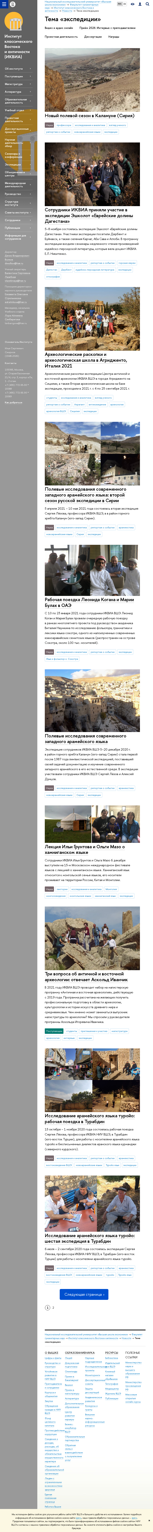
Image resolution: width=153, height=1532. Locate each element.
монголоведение (56, 896)
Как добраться (13, 402)
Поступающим (14, 76)
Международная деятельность (15, 184)
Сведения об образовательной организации (54, 1470)
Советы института (16, 212)
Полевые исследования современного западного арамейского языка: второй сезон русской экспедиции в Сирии (85, 495)
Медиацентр (112, 1388)
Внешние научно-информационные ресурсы (95, 1420)
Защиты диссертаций (92, 1390)
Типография (111, 1383)
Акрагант (79, 404)
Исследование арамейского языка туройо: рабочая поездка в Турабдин (90, 1118)
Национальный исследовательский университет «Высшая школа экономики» (86, 1334)
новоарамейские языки (87, 131)
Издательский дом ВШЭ (112, 1364)
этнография (53, 276)
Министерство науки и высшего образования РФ (133, 1370)
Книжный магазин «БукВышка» (111, 1375)
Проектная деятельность (14, 119)
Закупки (49, 1401)
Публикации (12, 228)
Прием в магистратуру (72, 1391)
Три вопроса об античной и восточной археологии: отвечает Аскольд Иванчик (86, 976)
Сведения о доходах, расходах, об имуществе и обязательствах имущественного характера (54, 1450)
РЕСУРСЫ (111, 1353)
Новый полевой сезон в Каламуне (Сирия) (90, 115)
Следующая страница (83, 1294)
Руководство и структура (52, 1364)
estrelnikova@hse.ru (16, 302)
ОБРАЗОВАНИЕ (75, 1353)
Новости (126, 1338)
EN (125, 4)
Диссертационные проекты (17, 130)
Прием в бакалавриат (71, 1378)
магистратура (119, 1031)
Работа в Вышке (53, 1506)
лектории (62, 889)
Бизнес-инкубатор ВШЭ (70, 1428)
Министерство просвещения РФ (133, 1386)
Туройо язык (112, 1165)
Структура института (11, 203)
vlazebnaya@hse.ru (15, 280)
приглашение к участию (94, 1031)
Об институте (14, 68)
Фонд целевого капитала (50, 1422)
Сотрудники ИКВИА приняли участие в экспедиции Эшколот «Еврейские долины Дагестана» (89, 215)
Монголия (111, 889)
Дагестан (51, 269)
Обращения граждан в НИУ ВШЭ (53, 1409)
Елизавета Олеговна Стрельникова (16, 296)
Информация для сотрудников (15, 237)
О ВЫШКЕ (51, 1353)
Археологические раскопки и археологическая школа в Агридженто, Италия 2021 (86, 360)
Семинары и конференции (13, 155)
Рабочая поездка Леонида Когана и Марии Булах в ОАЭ (89, 602)
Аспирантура (13, 91)
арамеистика (126, 527)
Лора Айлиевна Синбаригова (14, 317)
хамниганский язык (105, 896)
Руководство (13, 194)
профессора (64, 125)
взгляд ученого (117, 125)
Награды (113, 37)
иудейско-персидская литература (95, 269)
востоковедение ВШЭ (59, 1165)
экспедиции (110, 131)
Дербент (66, 269)
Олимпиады (71, 1371)
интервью (69, 1038)
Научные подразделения (93, 1359)
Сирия (80, 534)
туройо (110, 1274)
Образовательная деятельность (16, 101)
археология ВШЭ (56, 411)
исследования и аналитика (90, 125)
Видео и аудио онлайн (59, 28)
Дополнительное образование (74, 1405)
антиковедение (97, 404)
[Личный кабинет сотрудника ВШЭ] (140, 4)
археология (117, 404)
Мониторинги (92, 1375)
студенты (51, 397)
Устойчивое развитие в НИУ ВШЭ (51, 1375)
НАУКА (90, 1353)
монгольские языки (80, 896)
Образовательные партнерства (75, 1438)
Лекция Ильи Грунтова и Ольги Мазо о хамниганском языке (85, 849)
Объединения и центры (15, 173)
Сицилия (75, 411)
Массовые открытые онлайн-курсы (133, 1398)
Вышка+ (69, 1385)
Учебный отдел (14, 110)
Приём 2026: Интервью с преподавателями (107, 28)
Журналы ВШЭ (113, 1393)
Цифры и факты (53, 1358)
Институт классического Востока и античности (93, 1338)
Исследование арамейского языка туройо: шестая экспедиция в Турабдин (90, 1238)
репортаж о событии (58, 131)
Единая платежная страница (50, 1498)
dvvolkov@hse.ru (14, 263)
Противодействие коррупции (55, 1432)
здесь (78, 1517)
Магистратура (13, 84)
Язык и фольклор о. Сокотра (62, 659)
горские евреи (127, 263)
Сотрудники (12, 220)
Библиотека (111, 1358)
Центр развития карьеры (70, 1415)
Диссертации (93, 37)
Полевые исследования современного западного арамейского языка (85, 738)
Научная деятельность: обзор (14, 143)
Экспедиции (13, 164)
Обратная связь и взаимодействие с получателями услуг (74, 1453)
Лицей (68, 1358)
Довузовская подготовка (72, 1364)
